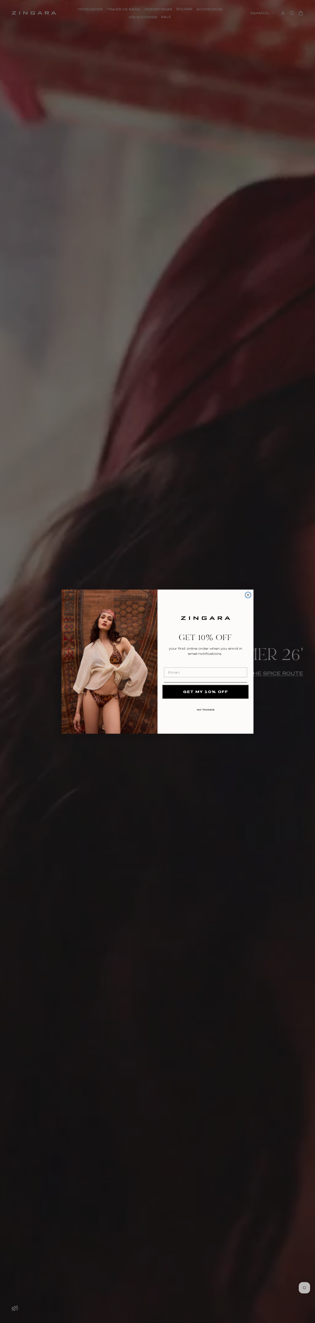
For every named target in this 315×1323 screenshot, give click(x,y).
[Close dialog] (248, 595)
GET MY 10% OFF (205, 692)
